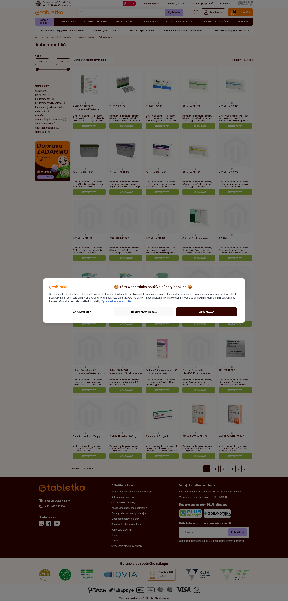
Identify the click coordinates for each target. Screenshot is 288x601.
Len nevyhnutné (81, 311)
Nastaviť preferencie (144, 311)
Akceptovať (206, 311)
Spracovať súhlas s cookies (117, 301)
